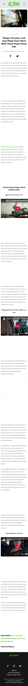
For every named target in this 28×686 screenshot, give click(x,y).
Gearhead (14, 34)
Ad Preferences (14, 673)
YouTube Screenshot (24, 28)
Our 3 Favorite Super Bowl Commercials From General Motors (13, 638)
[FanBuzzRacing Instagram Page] (14, 666)
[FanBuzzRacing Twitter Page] (20, 666)
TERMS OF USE (18, 680)
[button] (4, 4)
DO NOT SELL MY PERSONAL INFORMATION (14, 682)
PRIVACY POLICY (10, 680)
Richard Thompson (10, 51)
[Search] (24, 4)
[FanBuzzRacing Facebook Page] (8, 666)
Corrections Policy (14, 675)
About (14, 670)
